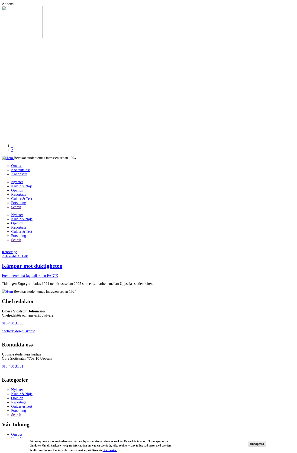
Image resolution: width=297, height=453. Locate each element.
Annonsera (19, 174)
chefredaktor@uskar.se (18, 331)
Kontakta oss (20, 170)
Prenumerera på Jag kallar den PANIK (30, 276)
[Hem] (8, 158)
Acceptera (257, 444)
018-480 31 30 (12, 323)
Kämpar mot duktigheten (32, 266)
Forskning (18, 203)
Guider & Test (21, 199)
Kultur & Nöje (21, 186)
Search (16, 207)
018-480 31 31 (12, 366)
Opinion (17, 190)
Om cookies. (110, 450)
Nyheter (17, 182)
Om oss (16, 166)
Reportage (18, 194)
